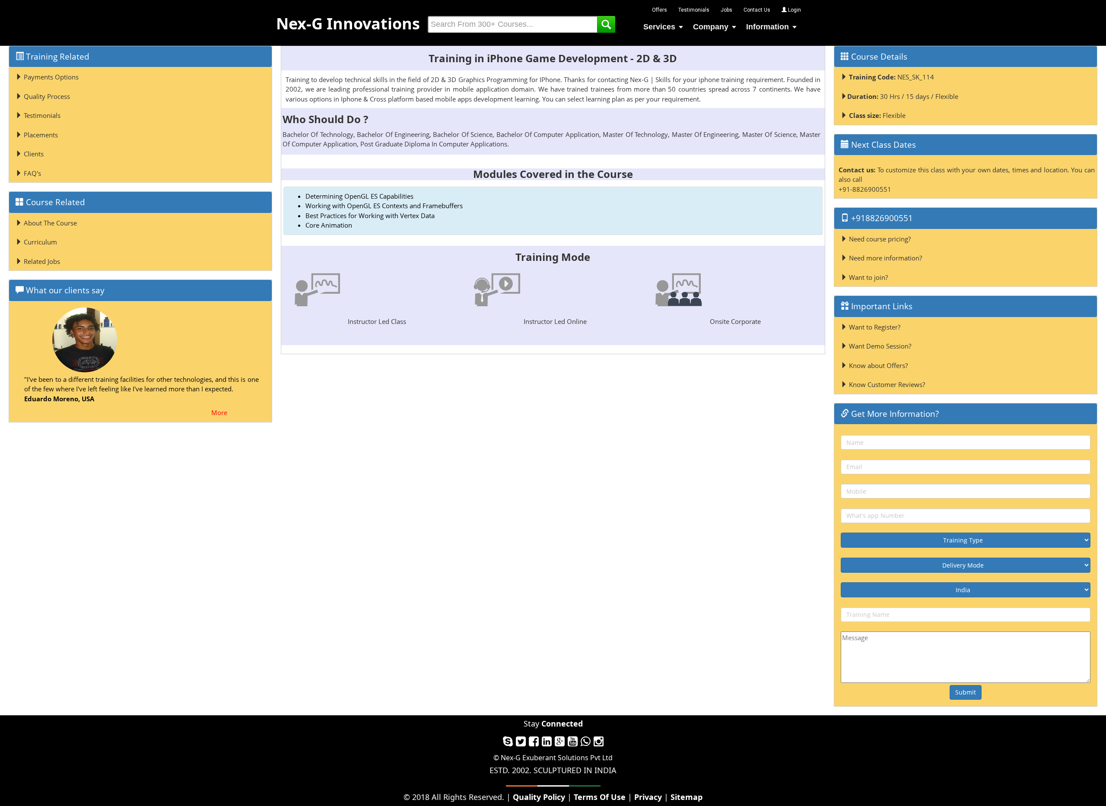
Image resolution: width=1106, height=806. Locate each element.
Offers (659, 10)
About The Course (49, 223)
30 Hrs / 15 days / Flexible (902, 96)
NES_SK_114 (891, 77)
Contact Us (757, 10)
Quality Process (46, 96)
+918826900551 (881, 218)
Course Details (878, 56)
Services (659, 26)
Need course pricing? (879, 239)
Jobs (726, 10)
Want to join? (867, 277)
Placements (40, 134)
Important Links (880, 306)
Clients (33, 153)
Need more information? (884, 258)
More (219, 412)
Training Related (56, 56)
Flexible (877, 115)
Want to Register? (873, 327)
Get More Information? (894, 413)
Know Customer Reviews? (886, 384)
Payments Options (50, 77)
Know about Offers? (877, 365)
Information (767, 26)
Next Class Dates (882, 144)
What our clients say (64, 290)
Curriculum (39, 242)
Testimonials (693, 10)
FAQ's (31, 173)
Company (710, 26)
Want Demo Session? (879, 346)
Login (794, 10)
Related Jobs (41, 261)
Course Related (54, 202)
